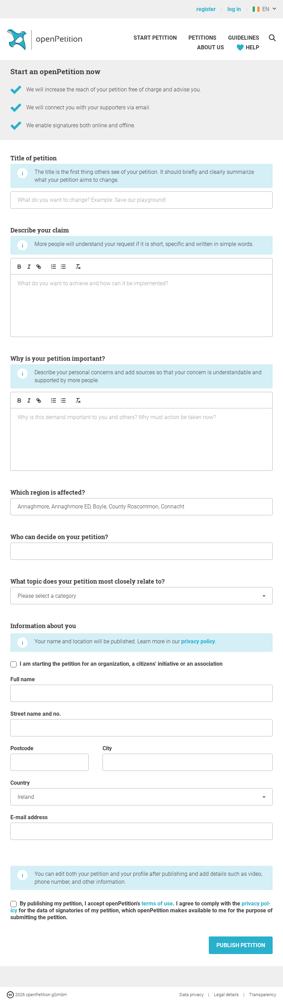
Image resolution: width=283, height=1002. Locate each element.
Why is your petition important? (136, 369)
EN (264, 9)
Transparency (262, 994)
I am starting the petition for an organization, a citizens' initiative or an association (120, 664)
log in (234, 9)
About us (210, 47)
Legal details (227, 994)
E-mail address (29, 817)
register (206, 9)
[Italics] (29, 266)
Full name (22, 679)
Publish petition (240, 945)
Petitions (203, 37)
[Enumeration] (53, 266)
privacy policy (198, 641)
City (107, 748)
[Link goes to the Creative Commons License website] (11, 994)
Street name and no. (35, 714)
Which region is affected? (47, 492)
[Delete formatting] (78, 266)
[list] (63, 266)
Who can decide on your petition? (59, 537)
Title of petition (132, 168)
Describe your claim (132, 236)
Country (20, 783)
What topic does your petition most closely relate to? (87, 581)
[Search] (272, 38)
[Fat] (19, 266)
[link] (38, 266)
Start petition (155, 37)
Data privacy (192, 994)
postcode (21, 748)
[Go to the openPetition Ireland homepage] (45, 39)
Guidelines (243, 37)
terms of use (157, 903)
